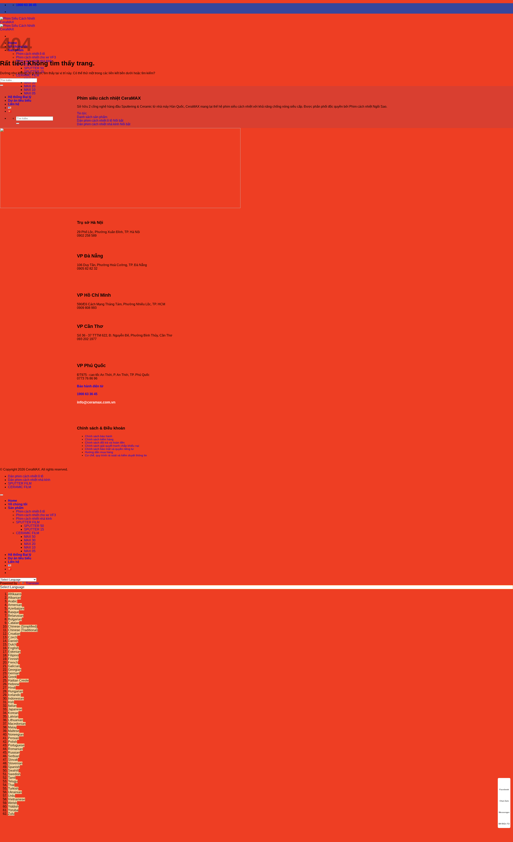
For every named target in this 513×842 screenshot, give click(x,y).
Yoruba (13, 810)
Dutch (12, 644)
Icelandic (14, 695)
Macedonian (17, 723)
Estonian (14, 651)
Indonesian (16, 698)
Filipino (13, 655)
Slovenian (15, 763)
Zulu (11, 813)
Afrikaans (14, 594)
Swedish (14, 774)
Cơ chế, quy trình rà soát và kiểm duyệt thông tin (116, 455)
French (13, 662)
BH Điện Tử (504, 824)
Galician (14, 666)
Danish (13, 641)
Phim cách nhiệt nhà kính (34, 518)
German (13, 673)
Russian (14, 752)
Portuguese (16, 745)
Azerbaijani (16, 608)
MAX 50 (29, 536)
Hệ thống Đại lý (19, 97)
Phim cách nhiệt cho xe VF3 (36, 57)
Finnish (13, 659)
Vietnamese (16, 799)
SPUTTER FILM (19, 483)
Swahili (13, 770)
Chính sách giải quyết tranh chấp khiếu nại (112, 445)
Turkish (13, 788)
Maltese (13, 731)
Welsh (12, 803)
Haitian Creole (18, 680)
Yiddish (13, 806)
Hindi (12, 687)
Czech (12, 637)
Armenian (15, 605)
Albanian (14, 597)
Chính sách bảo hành (98, 436)
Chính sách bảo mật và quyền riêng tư (109, 449)
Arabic (12, 601)
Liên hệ (13, 104)
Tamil (12, 777)
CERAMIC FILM (27, 75)
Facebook (504, 789)
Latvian (13, 716)
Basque (13, 612)
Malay (12, 727)
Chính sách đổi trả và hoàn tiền (105, 442)
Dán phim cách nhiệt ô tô (25, 476)
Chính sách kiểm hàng (99, 439)
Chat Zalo (504, 801)
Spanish (14, 767)
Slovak (13, 759)
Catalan (13, 623)
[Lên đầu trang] (1, 495)
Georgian (14, 669)
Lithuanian (15, 720)
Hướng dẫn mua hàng (99, 452)
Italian (12, 705)
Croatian (14, 633)
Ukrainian (15, 792)
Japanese (15, 709)
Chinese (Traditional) (23, 630)
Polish (12, 741)
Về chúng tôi (17, 504)
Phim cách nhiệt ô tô (30, 511)
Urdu (11, 795)
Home (12, 500)
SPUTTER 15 (34, 529)
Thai (11, 785)
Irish (11, 702)
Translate (32, 583)
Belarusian (15, 615)
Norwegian (16, 734)
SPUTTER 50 (34, 68)
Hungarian (15, 691)
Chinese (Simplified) (22, 626)
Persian (13, 738)
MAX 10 (29, 89)
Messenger (504, 812)
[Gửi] (17, 123)
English (13, 648)
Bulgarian (15, 619)
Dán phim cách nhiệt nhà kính (29, 480)
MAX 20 (29, 86)
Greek (12, 677)
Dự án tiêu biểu (19, 100)
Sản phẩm (15, 508)
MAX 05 (29, 93)
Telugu (13, 781)
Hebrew (13, 684)
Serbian (13, 756)
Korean (13, 713)
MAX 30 (29, 82)
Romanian (15, 749)
